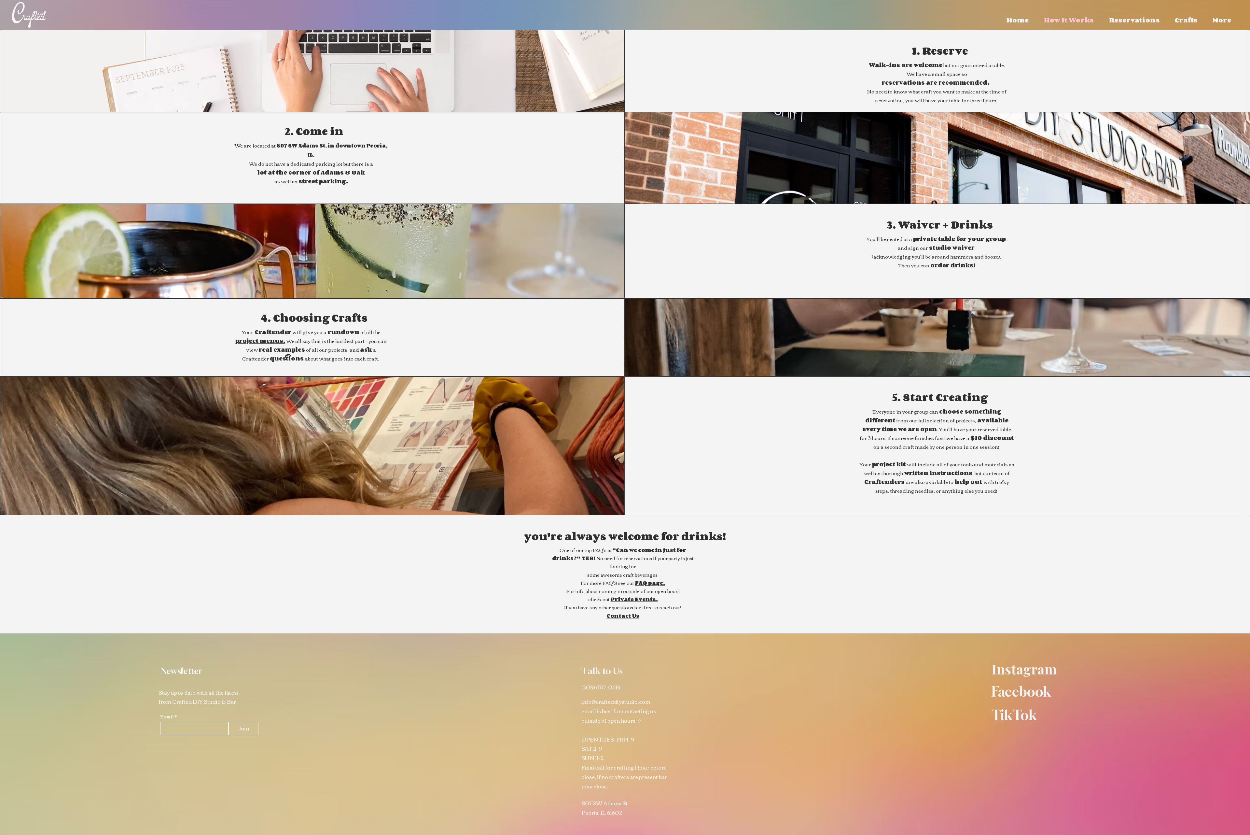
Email (167, 716)
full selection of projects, (947, 420)
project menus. (260, 340)
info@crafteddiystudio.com (615, 701)
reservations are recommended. (935, 82)
